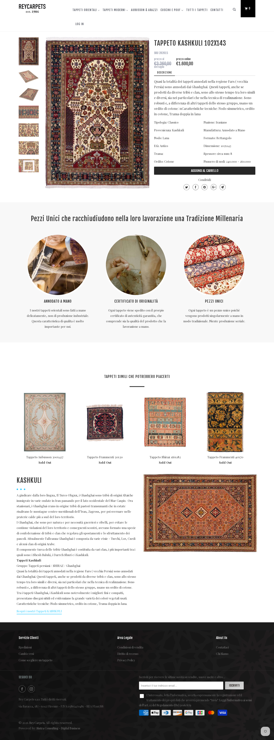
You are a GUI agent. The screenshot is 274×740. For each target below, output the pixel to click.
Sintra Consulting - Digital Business (58, 728)
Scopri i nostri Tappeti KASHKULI (39, 611)
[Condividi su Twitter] (186, 187)
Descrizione (164, 72)
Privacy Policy (126, 660)
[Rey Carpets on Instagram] (32, 688)
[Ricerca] (234, 10)
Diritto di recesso (127, 654)
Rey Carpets (37, 723)
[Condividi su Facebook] (195, 187)
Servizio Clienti (29, 638)
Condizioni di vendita (130, 647)
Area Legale (125, 638)
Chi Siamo (222, 654)
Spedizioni (25, 647)
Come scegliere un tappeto (35, 660)
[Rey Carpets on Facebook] (23, 688)
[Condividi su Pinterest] (204, 187)
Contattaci (222, 647)
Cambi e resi (26, 654)
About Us (221, 638)
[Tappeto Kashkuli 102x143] (97, 113)
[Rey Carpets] (39, 7)
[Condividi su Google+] (213, 187)
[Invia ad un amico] (222, 187)
